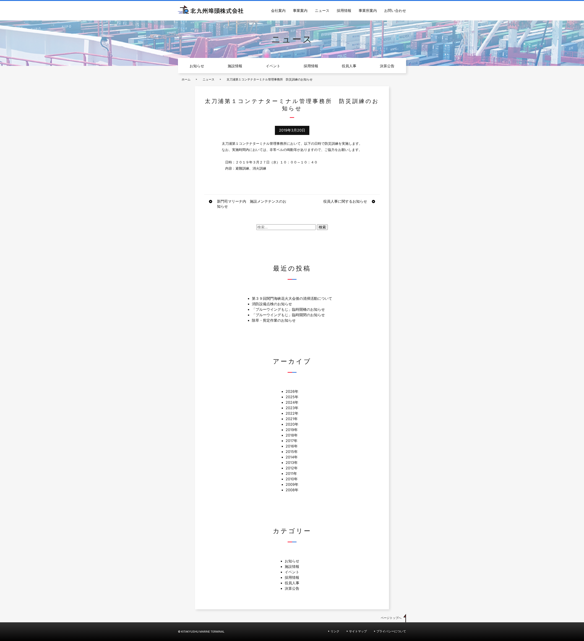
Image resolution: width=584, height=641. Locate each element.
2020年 (292, 424)
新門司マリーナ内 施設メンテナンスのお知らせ (251, 204)
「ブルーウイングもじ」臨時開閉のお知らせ (288, 315)
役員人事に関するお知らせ (345, 201)
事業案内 (300, 10)
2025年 (292, 397)
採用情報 (344, 10)
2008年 (292, 490)
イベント (273, 66)
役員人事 (349, 66)
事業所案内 (368, 10)
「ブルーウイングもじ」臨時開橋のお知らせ (288, 309)
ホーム (186, 79)
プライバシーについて (391, 631)
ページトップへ (391, 618)
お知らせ (197, 66)
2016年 (292, 446)
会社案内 (278, 10)
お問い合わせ (395, 10)
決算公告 (387, 66)
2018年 (292, 435)
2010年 (292, 479)
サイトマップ (358, 631)
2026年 (292, 391)
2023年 (292, 408)
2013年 (292, 462)
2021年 (292, 418)
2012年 (292, 468)
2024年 (292, 402)
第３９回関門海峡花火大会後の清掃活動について (292, 298)
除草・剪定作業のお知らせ (274, 320)
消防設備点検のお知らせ (272, 304)
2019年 (292, 429)
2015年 (292, 451)
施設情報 (235, 66)
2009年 (292, 484)
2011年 (291, 473)
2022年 (292, 413)
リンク (335, 631)
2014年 (292, 457)
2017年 (291, 440)
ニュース (322, 10)
